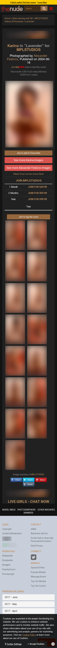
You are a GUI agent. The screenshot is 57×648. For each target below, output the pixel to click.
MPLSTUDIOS (29, 49)
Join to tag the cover (28, 217)
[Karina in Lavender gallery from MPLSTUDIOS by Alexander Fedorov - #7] (15, 329)
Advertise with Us (39, 533)
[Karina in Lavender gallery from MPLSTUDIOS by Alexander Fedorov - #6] (37, 298)
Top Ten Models (38, 581)
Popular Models (38, 572)
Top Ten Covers (38, 586)
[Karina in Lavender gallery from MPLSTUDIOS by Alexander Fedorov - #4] (37, 266)
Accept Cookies (37, 644)
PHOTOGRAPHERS (26, 509)
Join (13, 67)
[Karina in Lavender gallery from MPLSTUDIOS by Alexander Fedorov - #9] (15, 360)
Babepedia (7, 555)
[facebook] (16, 479)
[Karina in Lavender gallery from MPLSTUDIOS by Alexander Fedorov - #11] (15, 392)
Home (7, 18)
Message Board (38, 576)
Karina (13, 45)
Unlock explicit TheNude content (23, 2)
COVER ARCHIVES (46, 509)
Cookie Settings (14, 644)
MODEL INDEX (9, 509)
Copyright (7, 529)
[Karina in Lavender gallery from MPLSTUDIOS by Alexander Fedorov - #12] (37, 392)
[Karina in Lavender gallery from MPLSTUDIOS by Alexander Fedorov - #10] (37, 360)
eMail (33, 529)
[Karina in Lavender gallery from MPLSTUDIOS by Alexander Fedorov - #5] (15, 298)
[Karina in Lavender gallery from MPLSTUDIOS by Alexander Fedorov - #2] (37, 235)
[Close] (53, 644)
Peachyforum (9, 569)
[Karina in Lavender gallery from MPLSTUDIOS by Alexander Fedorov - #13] (15, 423)
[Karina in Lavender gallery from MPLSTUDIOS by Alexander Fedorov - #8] (37, 329)
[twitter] (29, 479)
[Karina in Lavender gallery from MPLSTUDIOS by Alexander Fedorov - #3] (15, 266)
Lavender (29, 21)
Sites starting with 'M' (22, 18)
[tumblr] (29, 483)
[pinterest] (41, 479)
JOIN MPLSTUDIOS (28, 180)
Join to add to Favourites (28, 153)
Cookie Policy (29, 635)
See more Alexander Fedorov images (29, 167)
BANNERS (28, 513)
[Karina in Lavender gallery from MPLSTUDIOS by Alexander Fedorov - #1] (15, 235)
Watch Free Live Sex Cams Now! (28, 174)
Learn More (42, 2)
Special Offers (38, 567)
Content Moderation (12, 533)
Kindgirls (6, 565)
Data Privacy (37, 545)
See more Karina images (28, 160)
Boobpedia (7, 560)
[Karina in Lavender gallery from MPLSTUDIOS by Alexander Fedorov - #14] (37, 423)
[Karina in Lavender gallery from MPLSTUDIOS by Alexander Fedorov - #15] (15, 454)
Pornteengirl (8, 574)
